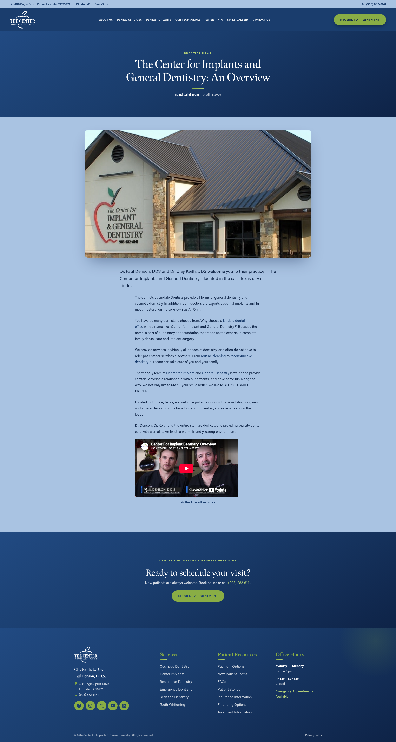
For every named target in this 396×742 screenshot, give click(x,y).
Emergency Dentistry (176, 689)
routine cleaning (213, 356)
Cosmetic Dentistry (174, 666)
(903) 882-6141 (376, 4)
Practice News (198, 53)
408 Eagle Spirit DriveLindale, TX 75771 (94, 686)
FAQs (222, 681)
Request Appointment (360, 20)
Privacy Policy (313, 735)
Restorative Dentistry (176, 681)
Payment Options (231, 666)
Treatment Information (235, 712)
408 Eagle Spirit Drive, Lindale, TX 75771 (42, 4)
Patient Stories (229, 689)
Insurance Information (235, 696)
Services (169, 654)
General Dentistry (215, 373)
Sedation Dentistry (174, 696)
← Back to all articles (198, 502)
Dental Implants (172, 674)
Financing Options (232, 704)
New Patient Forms (232, 674)
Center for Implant (180, 373)
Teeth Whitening (172, 704)
